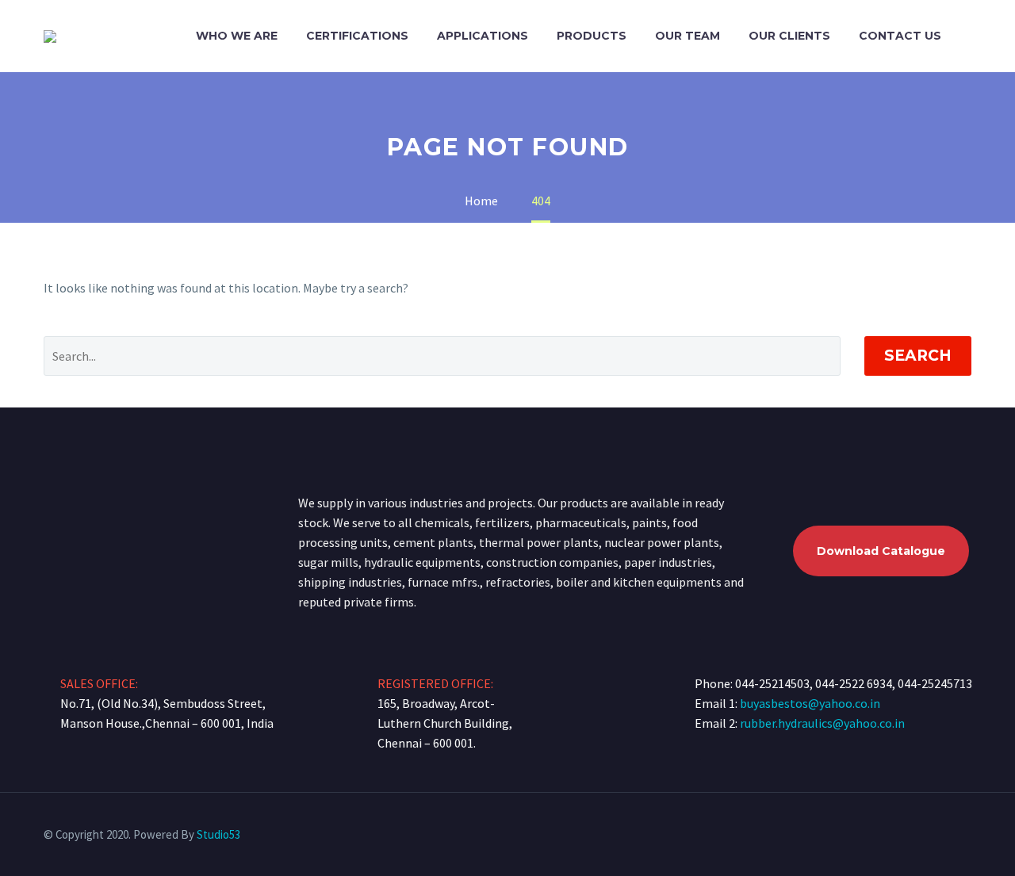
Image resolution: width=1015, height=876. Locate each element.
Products (591, 36)
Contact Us (900, 36)
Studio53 (218, 834)
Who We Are (237, 36)
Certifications (357, 36)
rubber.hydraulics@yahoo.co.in (822, 723)
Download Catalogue (881, 551)
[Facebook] (946, 835)
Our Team (687, 36)
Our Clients (789, 36)
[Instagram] (966, 835)
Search (918, 355)
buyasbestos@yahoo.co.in (810, 703)
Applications (482, 36)
